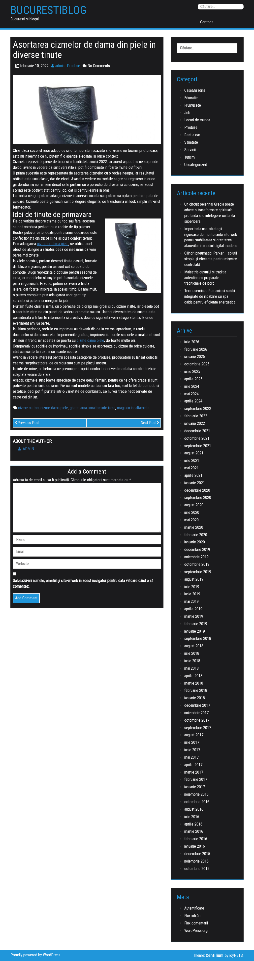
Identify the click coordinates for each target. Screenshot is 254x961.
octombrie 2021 (196, 438)
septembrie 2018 (197, 638)
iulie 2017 (191, 742)
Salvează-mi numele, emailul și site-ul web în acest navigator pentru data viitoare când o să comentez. (83, 583)
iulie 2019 (191, 586)
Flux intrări (192, 915)
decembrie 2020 (197, 490)
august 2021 (193, 453)
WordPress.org (196, 930)
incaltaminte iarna (102, 407)
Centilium (214, 955)
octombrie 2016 (196, 801)
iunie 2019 (192, 594)
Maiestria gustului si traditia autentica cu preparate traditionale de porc (205, 278)
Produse (73, 65)
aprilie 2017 (193, 764)
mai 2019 (191, 601)
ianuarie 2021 (194, 482)
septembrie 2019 (197, 571)
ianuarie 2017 (194, 787)
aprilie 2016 (193, 824)
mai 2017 (191, 757)
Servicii (190, 149)
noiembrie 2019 (196, 557)
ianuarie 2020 (194, 542)
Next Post (149, 422)
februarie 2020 (195, 534)
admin (59, 65)
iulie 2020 (191, 512)
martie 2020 (193, 527)
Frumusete (192, 105)
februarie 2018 (195, 690)
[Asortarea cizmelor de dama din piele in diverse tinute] (87, 109)
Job (187, 112)
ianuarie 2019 (194, 631)
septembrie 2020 (197, 497)
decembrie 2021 (197, 431)
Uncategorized (195, 164)
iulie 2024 (191, 386)
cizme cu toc (28, 407)
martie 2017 (193, 772)
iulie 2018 (191, 653)
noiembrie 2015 (196, 861)
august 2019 (193, 579)
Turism (189, 157)
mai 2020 (191, 520)
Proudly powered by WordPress (35, 955)
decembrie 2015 (197, 853)
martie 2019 (193, 616)
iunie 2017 (192, 749)
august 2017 (193, 735)
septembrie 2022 (197, 408)
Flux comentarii (196, 923)
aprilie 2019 (193, 609)
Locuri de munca (197, 120)
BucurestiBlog (48, 10)
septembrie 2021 (197, 445)
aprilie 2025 (193, 379)
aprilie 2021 (193, 475)
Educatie (191, 97)
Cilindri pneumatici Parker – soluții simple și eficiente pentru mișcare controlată (210, 259)
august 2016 (193, 809)
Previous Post (28, 422)
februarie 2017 (195, 779)
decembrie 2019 (197, 549)
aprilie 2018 (193, 675)
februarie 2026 (195, 349)
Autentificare (194, 908)
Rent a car (192, 134)
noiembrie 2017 (196, 712)
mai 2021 (191, 468)
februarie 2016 (195, 838)
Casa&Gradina (194, 90)
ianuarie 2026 (194, 356)
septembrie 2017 (197, 727)
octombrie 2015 (196, 868)
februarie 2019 (195, 623)
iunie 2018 (192, 660)
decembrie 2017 (197, 705)
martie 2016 (193, 831)
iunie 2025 (192, 371)
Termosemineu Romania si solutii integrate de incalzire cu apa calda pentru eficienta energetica (209, 296)
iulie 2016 (191, 816)
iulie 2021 (191, 460)
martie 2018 (193, 683)
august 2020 (193, 505)
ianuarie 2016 (194, 846)
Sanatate (191, 142)
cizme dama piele (54, 407)
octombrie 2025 (196, 364)
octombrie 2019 (196, 564)
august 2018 (193, 646)
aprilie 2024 (193, 401)
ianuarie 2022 (194, 423)
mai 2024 (191, 394)
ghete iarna (78, 407)
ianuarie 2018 (194, 698)
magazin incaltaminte (133, 407)
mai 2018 (191, 668)
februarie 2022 (195, 416)
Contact (206, 21)
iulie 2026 (191, 342)
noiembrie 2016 (196, 794)
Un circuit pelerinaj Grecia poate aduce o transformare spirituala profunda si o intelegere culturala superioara (209, 213)
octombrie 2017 (196, 720)
